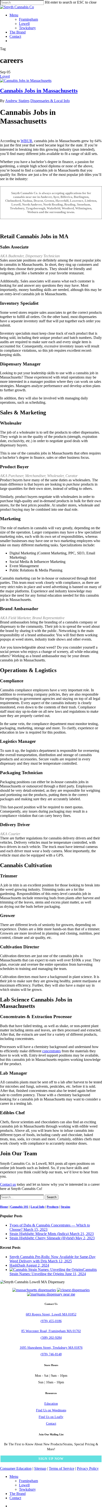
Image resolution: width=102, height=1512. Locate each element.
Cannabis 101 (19, 1206)
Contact (51, 1423)
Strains (65, 1206)
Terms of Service (61, 1468)
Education (51, 1403)
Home (4, 1206)
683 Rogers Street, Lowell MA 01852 (51, 1314)
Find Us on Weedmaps (51, 1410)
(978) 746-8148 (51, 1354)
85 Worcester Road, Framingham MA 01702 (51, 1331)
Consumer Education (16, 1468)
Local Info (38, 1206)
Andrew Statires (17, 101)
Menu (13, 1477)
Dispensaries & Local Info (50, 101)
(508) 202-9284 (51, 1337)
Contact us (8, 1184)
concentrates (51, 1051)
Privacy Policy (88, 1468)
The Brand (17, 1494)
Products (53, 1206)
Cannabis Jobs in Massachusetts (39, 91)
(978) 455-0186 (51, 1321)
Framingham (28, 1481)
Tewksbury (27, 1489)
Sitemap (40, 1468)
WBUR (26, 141)
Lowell (24, 1485)
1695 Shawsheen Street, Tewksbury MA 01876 (51, 1347)
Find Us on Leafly (51, 1417)
